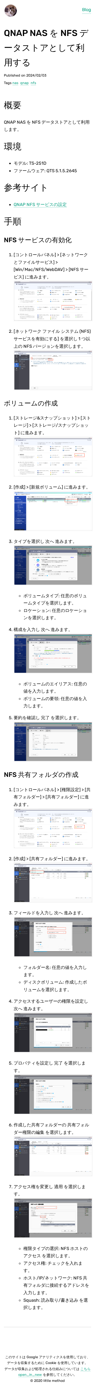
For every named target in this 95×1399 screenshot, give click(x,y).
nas (15, 83)
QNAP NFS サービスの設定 (40, 204)
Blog (86, 9)
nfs (33, 83)
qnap (24, 83)
